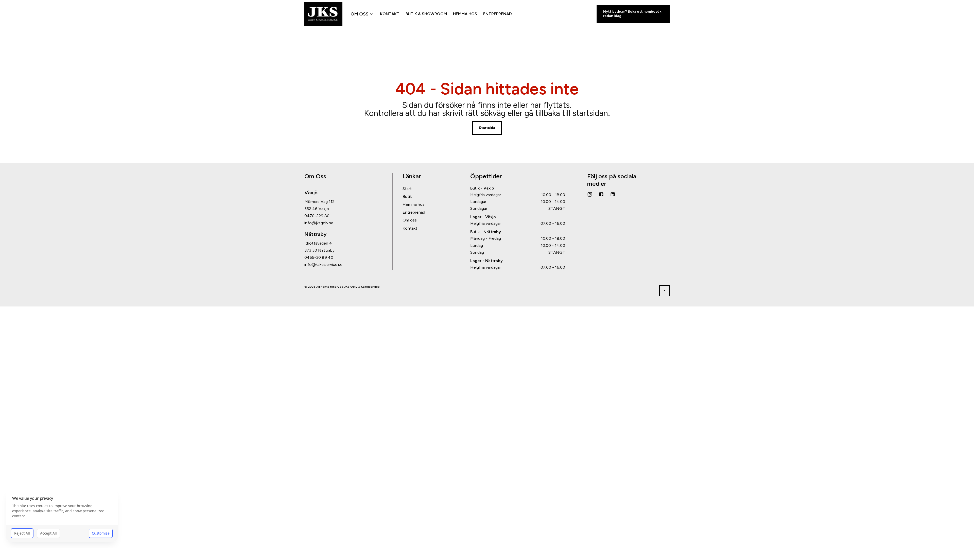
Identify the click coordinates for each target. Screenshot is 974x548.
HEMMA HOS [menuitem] (465, 13)
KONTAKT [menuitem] (389, 13)
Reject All (22, 533)
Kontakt (410, 228)
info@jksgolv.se (318, 223)
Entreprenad (414, 212)
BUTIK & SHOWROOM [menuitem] (426, 13)
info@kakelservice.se (323, 265)
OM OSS (360, 14)
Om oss (410, 220)
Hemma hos (414, 204)
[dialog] (62, 515)
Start (407, 188)
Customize (101, 533)
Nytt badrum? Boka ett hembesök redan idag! (632, 13)
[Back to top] (664, 290)
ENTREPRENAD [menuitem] (497, 13)
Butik (407, 196)
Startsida (487, 128)
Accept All (48, 533)
